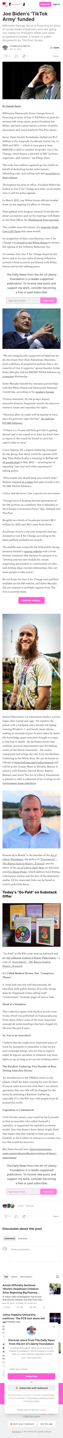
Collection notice (31, 1416)
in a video (27, 482)
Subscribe (45, 4)
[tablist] (15, 1238)
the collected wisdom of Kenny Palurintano (31, 958)
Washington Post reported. (43, 220)
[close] (54, 1326)
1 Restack (29, 1205)
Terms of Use (48, 1395)
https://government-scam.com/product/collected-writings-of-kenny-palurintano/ (29, 1153)
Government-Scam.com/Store (19, 783)
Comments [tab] (9, 1238)
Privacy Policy (33, 1401)
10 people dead (11, 462)
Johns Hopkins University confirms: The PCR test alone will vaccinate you (23, 1318)
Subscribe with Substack (34, 1387)
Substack (16, 1431)
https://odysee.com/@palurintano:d (34, 763)
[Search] (57, 1277)
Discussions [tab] (26, 1276)
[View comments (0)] (16, 56)
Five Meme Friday (17, 872)
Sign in (56, 4)
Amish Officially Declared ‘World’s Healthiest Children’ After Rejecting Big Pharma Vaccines (20, 1289)
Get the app (46, 1423)
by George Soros (11, 106)
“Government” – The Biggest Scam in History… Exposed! (29, 861)
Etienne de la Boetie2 (20, 46)
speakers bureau (44, 392)
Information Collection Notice (41, 1398)
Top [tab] (6, 1276)
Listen (56, 47)
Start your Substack (23, 1423)
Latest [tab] (14, 1276)
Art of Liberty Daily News (30, 868)
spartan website (33, 551)
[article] (31, 1296)
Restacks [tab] (22, 1238)
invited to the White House (32, 243)
